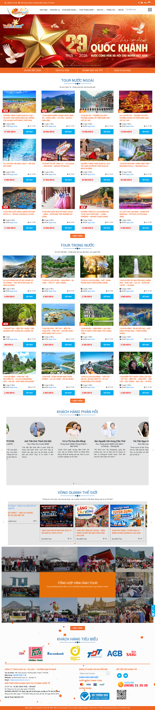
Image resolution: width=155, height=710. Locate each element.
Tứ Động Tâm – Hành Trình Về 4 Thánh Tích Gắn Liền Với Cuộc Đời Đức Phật (101, 533)
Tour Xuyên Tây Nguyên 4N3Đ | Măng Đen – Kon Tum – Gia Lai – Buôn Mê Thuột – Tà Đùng (135, 282)
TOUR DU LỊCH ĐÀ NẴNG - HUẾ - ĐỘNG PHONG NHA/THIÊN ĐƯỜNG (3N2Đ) (96, 281)
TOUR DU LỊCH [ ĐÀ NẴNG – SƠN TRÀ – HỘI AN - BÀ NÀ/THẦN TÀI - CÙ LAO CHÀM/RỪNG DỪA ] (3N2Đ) (96, 379)
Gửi (108, 673)
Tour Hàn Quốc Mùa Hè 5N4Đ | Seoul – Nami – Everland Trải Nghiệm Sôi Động (57, 214)
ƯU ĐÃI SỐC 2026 (32, 70)
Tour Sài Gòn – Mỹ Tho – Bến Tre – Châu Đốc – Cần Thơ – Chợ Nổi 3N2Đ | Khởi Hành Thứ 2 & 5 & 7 (57, 331)
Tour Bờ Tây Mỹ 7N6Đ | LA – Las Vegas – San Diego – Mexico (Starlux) (58, 165)
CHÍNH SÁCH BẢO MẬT (88, 677)
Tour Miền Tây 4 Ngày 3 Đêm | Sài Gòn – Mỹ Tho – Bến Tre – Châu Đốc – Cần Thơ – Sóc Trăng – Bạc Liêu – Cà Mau (136, 379)
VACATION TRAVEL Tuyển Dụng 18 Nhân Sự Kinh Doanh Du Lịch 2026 (66, 531)
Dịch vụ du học (122, 70)
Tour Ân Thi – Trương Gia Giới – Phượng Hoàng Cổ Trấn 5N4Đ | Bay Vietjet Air (95, 118)
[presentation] (2, 450)
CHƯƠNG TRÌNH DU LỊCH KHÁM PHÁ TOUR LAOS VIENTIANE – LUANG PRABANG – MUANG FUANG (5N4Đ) (95, 214)
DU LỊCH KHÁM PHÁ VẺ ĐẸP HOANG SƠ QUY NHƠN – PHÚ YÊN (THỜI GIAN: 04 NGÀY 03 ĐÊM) (18, 282)
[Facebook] (138, 3)
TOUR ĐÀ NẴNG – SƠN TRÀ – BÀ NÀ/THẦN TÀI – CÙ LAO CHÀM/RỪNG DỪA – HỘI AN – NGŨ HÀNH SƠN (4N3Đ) (18, 379)
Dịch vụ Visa (62, 70)
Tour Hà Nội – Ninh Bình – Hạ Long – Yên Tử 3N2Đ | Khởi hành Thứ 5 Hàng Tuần (96, 331)
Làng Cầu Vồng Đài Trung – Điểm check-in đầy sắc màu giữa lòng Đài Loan (31, 533)
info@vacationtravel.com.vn (19, 680)
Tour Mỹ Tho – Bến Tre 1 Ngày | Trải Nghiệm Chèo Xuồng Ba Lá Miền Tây (18, 330)
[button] (11, 41)
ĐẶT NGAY (29, 132)
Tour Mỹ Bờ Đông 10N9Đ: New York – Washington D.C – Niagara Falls (135, 165)
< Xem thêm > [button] (77, 236)
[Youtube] (141, 3)
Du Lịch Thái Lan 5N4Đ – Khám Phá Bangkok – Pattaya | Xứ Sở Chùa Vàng (134, 214)
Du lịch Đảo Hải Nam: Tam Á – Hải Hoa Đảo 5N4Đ (19, 165)
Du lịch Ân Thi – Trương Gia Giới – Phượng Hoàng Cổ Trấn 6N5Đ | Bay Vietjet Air (134, 118)
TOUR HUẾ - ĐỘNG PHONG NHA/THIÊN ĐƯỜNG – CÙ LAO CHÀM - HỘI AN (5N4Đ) (58, 378)
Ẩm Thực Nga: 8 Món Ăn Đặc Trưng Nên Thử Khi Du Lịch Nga (137, 532)
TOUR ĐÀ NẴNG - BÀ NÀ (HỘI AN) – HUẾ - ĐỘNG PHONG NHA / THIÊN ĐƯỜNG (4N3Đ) (135, 331)
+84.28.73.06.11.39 (19, 675)
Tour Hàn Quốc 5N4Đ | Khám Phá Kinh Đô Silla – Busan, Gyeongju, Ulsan (19, 213)
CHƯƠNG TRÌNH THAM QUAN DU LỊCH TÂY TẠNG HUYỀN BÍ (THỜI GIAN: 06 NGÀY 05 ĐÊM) (95, 166)
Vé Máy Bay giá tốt (92, 70)
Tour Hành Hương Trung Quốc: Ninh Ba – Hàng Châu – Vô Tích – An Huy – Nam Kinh (58, 118)
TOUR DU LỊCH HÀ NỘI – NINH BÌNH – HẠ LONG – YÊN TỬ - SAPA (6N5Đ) (58, 281)
